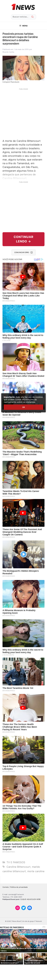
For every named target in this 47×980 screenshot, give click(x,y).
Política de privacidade (19, 887)
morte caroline (35, 871)
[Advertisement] (23, 113)
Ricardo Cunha (8, 52)
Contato (6, 887)
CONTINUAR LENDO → (23, 239)
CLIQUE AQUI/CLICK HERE (30, 899)
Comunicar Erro (21, 252)
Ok (23, 407)
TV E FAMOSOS (16, 862)
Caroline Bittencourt (18, 866)
